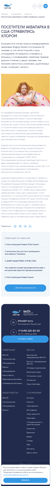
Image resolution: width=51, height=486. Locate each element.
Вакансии (31, 433)
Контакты (31, 449)
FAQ (28, 445)
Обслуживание (8, 363)
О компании (16, 14)
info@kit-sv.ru (25, 321)
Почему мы (31, 380)
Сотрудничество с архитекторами (34, 423)
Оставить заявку (25, 339)
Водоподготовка (34, 372)
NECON (5, 355)
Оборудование (8, 371)
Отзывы (30, 441)
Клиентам (31, 429)
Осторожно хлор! (34, 376)
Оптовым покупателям (36, 368)
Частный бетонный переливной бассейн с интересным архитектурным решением (25, 269)
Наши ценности (33, 414)
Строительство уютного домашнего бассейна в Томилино (22, 253)
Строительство (8, 359)
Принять (25, 480)
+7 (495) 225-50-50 (29, 331)
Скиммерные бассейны (12, 383)
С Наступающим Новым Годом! (19, 277)
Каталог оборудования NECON (36, 363)
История (30, 398)
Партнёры (31, 418)
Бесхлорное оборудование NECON (36, 356)
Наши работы (8, 375)
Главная (4, 14)
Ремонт (5, 367)
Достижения (32, 410)
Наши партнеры (33, 384)
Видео (29, 437)
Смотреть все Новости (25, 288)
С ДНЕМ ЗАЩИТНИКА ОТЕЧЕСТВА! (20, 261)
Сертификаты (32, 406)
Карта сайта (32, 453)
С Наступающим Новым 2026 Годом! (22, 245)
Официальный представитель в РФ (30, 314)
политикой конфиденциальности (15, 475)
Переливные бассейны (12, 379)
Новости (28, 14)
